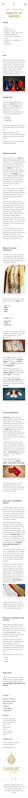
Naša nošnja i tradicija (9, 701)
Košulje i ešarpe (6, 727)
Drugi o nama (7, 44)
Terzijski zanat (8, 29)
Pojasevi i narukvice (7, 731)
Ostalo (4, 729)
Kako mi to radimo (8, 703)
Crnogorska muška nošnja (9, 720)
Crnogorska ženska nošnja (9, 722)
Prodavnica (6, 706)
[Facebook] (12, 779)
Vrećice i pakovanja (7, 732)
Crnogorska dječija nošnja (9, 718)
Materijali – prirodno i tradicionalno (13, 32)
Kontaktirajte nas (7, 710)
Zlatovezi (5, 734)
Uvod (5, 27)
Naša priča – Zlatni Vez (9, 699)
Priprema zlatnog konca (10, 34)
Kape (4, 725)
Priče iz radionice (7, 708)
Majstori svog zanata (10, 31)
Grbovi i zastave (7, 724)
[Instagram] (15, 779)
